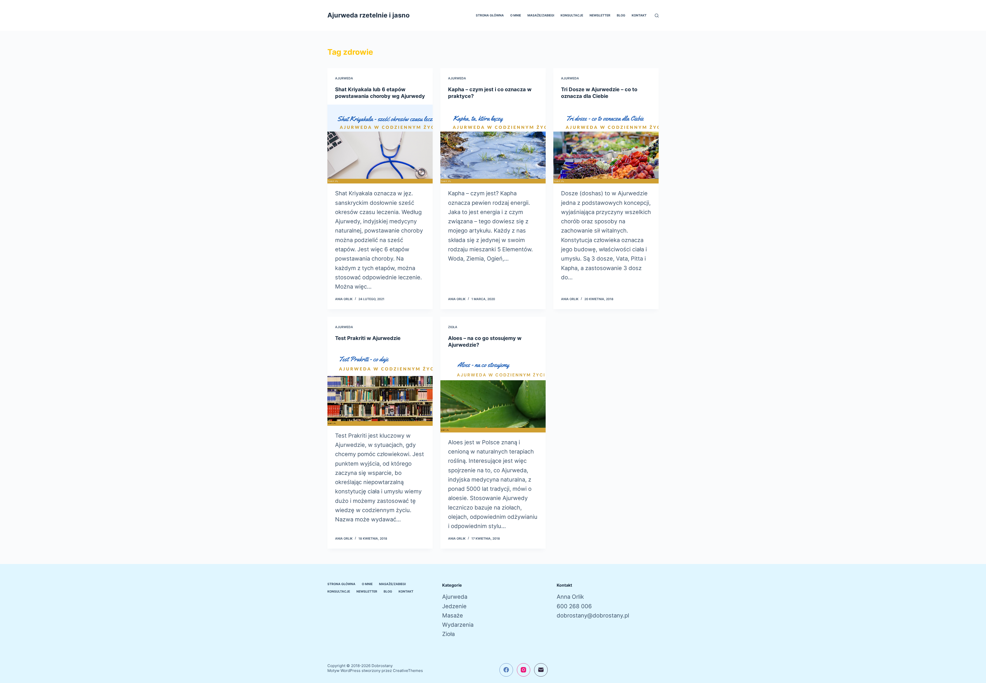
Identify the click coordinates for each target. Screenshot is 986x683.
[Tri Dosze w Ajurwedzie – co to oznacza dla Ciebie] (606, 144)
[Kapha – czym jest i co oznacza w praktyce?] (493, 144)
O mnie (515, 15)
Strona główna (490, 15)
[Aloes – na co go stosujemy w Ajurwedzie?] (493, 392)
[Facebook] (506, 670)
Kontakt (639, 15)
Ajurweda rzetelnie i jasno (368, 15)
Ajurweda (344, 78)
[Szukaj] (657, 15)
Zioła (452, 327)
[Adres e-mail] (541, 670)
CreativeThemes (408, 670)
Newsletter (600, 15)
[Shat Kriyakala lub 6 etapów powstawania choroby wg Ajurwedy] (380, 144)
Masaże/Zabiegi (540, 15)
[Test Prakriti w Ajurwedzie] (380, 386)
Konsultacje (572, 15)
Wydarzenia (457, 624)
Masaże (452, 615)
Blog (621, 15)
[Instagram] (523, 670)
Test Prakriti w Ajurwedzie (368, 338)
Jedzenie (454, 606)
